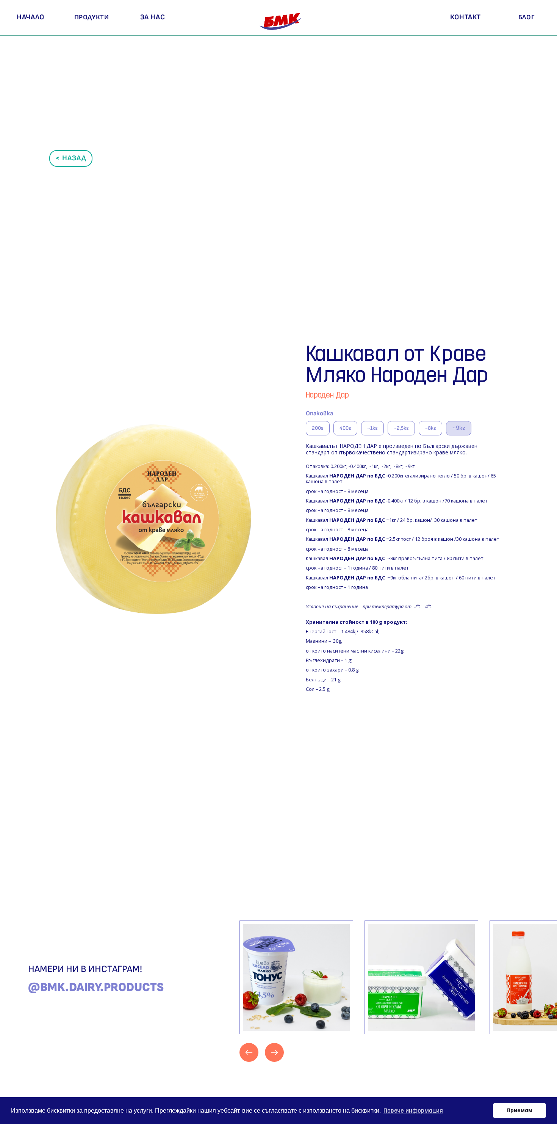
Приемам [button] (519, 1110)
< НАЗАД (70, 158)
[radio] (318, 428)
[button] (91, 17)
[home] (282, 17)
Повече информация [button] (413, 1110)
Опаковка (319, 413)
